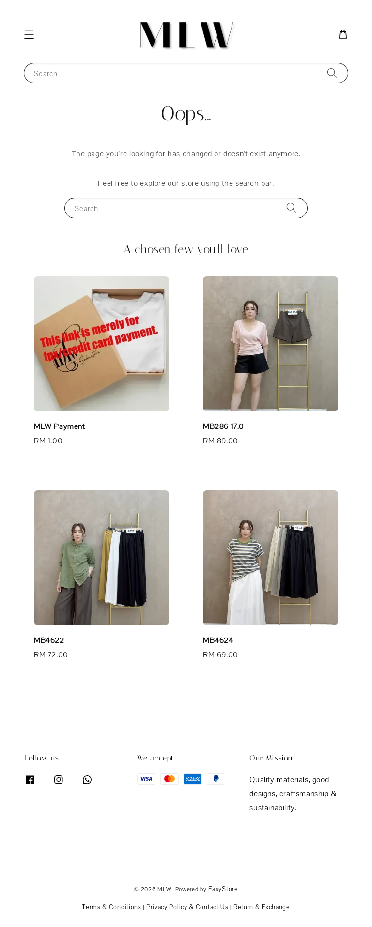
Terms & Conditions (111, 907)
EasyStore (223, 889)
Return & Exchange (261, 907)
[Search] (332, 72)
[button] (29, 34)
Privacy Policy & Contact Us (187, 907)
